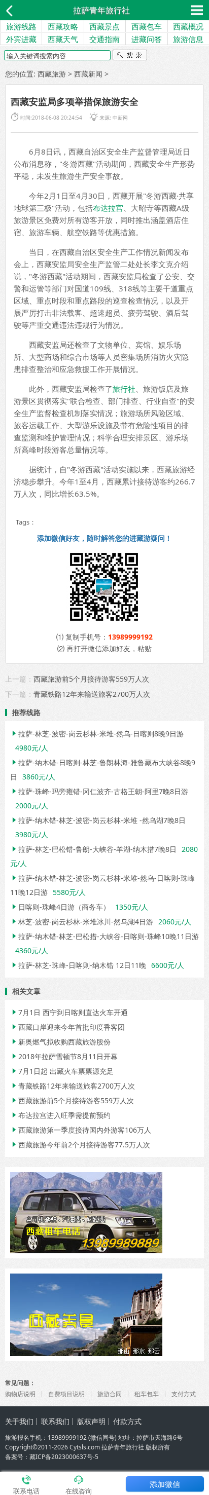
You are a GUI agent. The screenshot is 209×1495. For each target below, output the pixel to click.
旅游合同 (109, 1394)
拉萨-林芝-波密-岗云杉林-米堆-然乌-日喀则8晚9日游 (97, 733)
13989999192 (130, 637)
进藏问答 (146, 39)
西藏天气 (63, 39)
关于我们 (19, 1421)
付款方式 (127, 1421)
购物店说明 (20, 1394)
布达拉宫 (108, 208)
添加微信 (165, 1484)
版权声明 (91, 1421)
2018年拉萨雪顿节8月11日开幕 (64, 1056)
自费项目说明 (66, 1394)
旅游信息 (188, 39)
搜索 (130, 56)
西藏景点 (104, 26)
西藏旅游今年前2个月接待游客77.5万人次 (80, 1144)
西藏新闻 (88, 74)
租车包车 (146, 1394)
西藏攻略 (63, 26)
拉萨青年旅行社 (101, 10)
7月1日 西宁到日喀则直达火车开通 (69, 1012)
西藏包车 (146, 26)
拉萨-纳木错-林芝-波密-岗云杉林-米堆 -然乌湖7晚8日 (98, 820)
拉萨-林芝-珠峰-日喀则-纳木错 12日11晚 (78, 965)
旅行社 (124, 389)
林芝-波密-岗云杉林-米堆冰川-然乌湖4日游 (81, 921)
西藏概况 (188, 26)
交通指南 (104, 39)
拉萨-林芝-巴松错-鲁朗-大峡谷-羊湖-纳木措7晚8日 (93, 849)
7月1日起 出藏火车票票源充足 (62, 1071)
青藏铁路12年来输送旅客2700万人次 (91, 694)
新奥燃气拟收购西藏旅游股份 (60, 1041)
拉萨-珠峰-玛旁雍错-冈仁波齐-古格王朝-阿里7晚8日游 (99, 791)
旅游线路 (21, 26)
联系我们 (55, 1421)
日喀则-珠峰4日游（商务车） (60, 907)
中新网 (120, 117)
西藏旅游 (52, 74)
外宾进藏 (21, 39)
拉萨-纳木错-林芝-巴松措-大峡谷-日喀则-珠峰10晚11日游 (104, 936)
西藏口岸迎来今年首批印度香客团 (67, 1027)
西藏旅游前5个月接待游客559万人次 (91, 679)
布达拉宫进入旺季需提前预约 (60, 1115)
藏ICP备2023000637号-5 (63, 1456)
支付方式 (183, 1394)
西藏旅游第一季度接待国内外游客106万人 (80, 1130)
